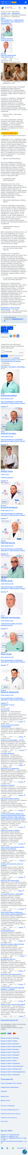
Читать (21, 721)
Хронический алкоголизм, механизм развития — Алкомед (12, 988)
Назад (3, 18)
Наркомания (16, 13)
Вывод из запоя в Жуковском (10, 1063)
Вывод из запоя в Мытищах (10, 1049)
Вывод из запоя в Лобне (9, 1060)
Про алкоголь (5, 710)
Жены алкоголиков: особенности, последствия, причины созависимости (13, 913)
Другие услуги (5, 1100)
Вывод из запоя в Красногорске (11, 1046)
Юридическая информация (9, 1087)
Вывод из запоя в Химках (9, 1041)
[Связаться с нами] (25, 1152)
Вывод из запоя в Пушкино (9, 1058)
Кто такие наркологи (7, 753)
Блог (9, 13)
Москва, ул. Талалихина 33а (10, 1134)
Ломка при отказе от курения (10, 830)
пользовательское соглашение (11, 361)
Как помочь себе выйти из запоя (11, 974)
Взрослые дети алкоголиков (10, 880)
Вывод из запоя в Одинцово (10, 1055)
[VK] (25, 7)
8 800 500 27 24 (6, 3)
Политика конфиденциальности (10, 1109)
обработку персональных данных (10, 358)
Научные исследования (8, 1105)
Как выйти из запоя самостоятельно (12, 944)
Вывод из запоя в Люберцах (10, 1038)
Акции (14, 2)
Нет (11, 328)
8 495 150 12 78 (6, 1)
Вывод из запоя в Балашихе (10, 1044)
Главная (3, 13)
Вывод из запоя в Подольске (10, 1052)
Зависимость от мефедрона (10, 768)
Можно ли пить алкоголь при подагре (13, 1004)
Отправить (4, 355)
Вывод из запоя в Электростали (11, 1069)
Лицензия (4, 1091)
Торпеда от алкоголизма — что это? (12, 740)
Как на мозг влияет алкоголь (10, 798)
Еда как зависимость (7, 930)
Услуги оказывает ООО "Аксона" (11, 1083)
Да (5, 328)
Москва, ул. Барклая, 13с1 (9, 1136)
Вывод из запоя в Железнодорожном (13, 1072)
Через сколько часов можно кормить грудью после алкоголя (12, 848)
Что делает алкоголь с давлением (12, 894)
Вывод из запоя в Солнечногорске (12, 1066)
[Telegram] (19, 7)
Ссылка (5, 331)
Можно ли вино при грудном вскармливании (10, 725)
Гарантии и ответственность (9, 1117)
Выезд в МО (5, 1096)
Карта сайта (4, 1121)
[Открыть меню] (25, 2)
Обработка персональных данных (10, 1113)
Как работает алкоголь (8, 959)
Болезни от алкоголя (7, 785)
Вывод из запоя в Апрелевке (10, 1074)
